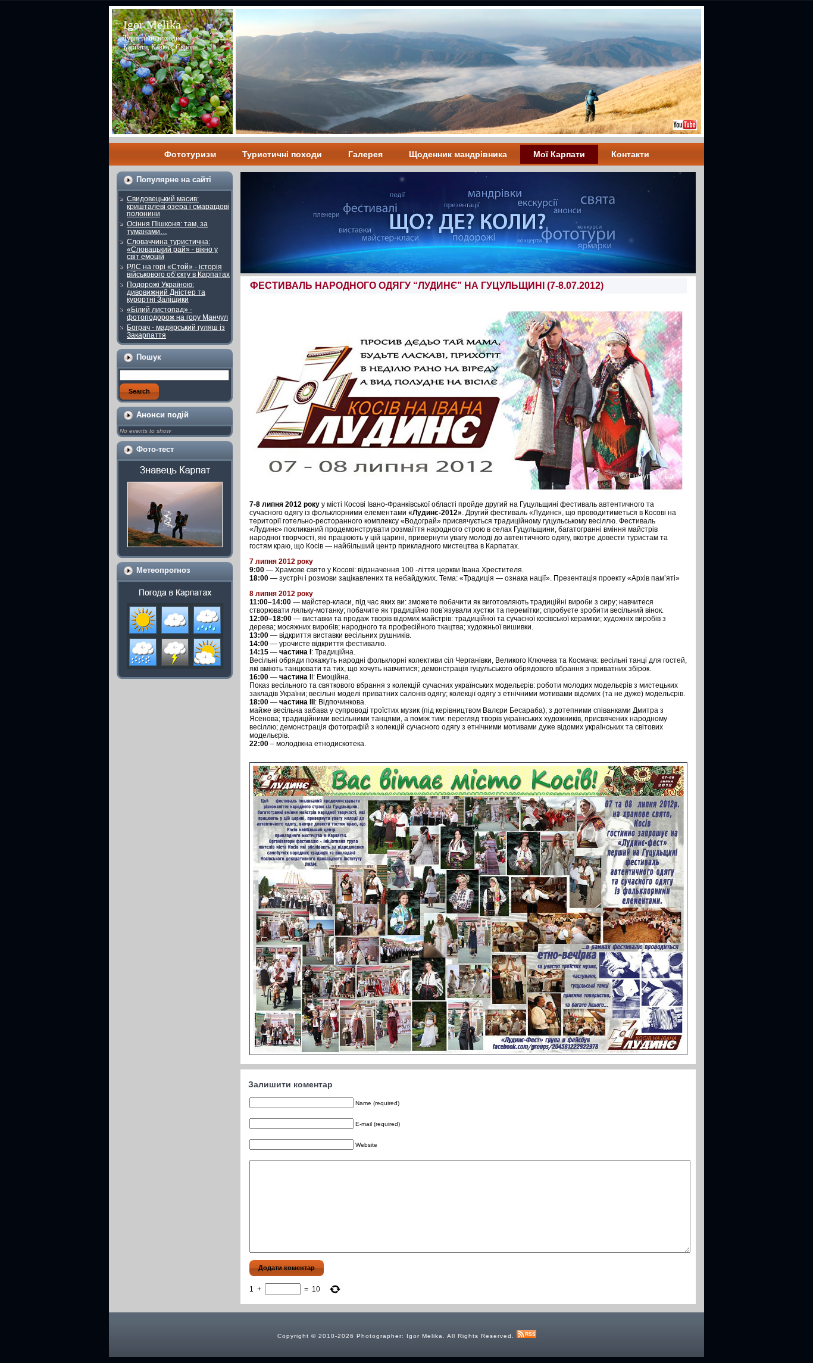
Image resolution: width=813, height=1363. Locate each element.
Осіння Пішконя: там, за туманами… (167, 228)
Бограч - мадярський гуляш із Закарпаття (176, 331)
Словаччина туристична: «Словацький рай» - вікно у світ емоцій (172, 249)
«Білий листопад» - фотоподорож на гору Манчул (177, 313)
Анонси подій (162, 414)
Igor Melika (152, 24)
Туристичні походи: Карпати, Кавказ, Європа (160, 42)
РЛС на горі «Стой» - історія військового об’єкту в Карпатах (178, 271)
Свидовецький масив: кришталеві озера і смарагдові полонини (178, 206)
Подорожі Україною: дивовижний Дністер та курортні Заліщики (166, 292)
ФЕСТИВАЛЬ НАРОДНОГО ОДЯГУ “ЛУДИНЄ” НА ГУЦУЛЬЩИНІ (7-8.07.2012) (427, 285)
